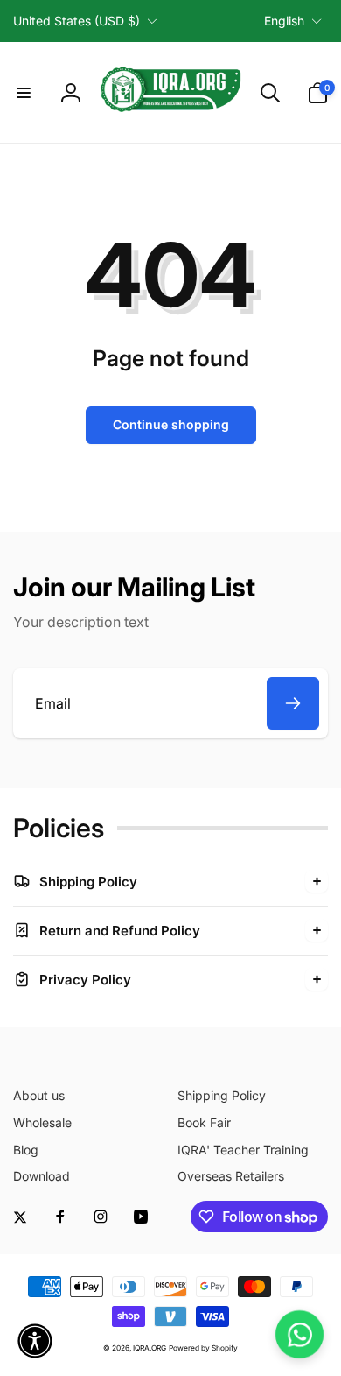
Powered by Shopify (203, 1348)
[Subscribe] (293, 703)
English (284, 20)
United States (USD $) (76, 20)
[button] (23, 93)
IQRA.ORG (149, 1348)
